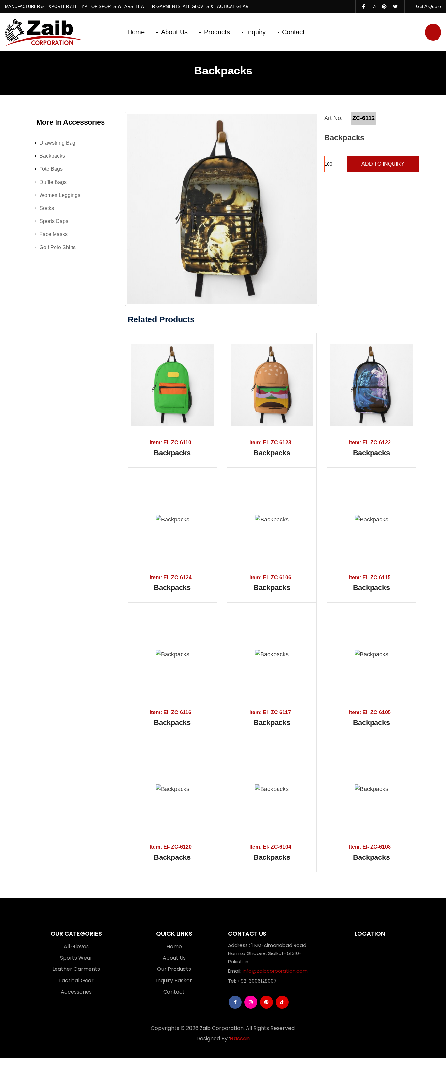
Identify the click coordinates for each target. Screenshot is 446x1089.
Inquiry (256, 32)
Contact (293, 32)
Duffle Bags (53, 182)
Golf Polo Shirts (58, 247)
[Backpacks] (222, 209)
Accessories (76, 992)
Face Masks (54, 234)
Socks (47, 208)
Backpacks (52, 156)
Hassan (240, 1038)
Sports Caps (54, 221)
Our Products (174, 969)
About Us (174, 32)
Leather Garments (76, 969)
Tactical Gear (76, 980)
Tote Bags (51, 169)
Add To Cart (149, 385)
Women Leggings (60, 195)
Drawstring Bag (57, 143)
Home (136, 32)
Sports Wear (76, 958)
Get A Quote (428, 6)
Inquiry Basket (174, 980)
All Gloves (76, 946)
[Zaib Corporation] (44, 32)
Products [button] (217, 32)
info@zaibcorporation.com (275, 971)
